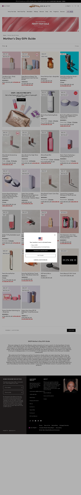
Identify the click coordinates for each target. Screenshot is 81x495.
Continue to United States (40, 250)
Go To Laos (40, 255)
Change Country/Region (40, 259)
